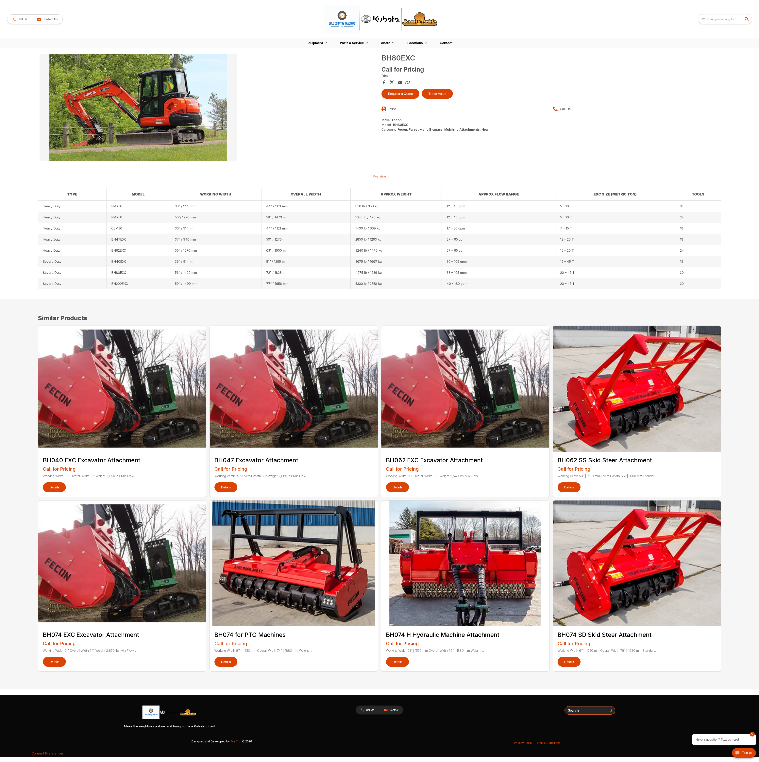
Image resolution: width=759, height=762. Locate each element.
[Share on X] (391, 82)
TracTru (235, 741)
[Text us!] (744, 753)
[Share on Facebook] (383, 82)
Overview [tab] (379, 176)
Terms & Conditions (547, 742)
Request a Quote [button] (400, 94)
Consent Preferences (48, 753)
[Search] (610, 710)
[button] (19, 19)
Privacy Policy (523, 742)
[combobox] (725, 19)
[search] (747, 19)
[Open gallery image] (138, 107)
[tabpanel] (209, 108)
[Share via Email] (399, 82)
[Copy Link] (407, 82)
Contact (446, 43)
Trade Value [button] (437, 94)
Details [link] (54, 487)
